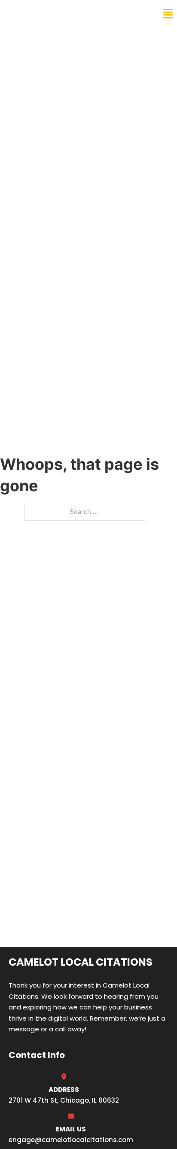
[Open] (168, 14)
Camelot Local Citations (65, 14)
